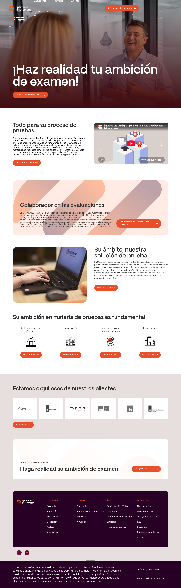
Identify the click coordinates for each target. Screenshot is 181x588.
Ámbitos (75, 1)
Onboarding (82, 506)
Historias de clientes (116, 527)
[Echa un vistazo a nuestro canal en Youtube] (27, 552)
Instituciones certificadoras (119, 517)
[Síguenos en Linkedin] (19, 552)
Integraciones (53, 532)
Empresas (111, 522)
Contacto (61, 12)
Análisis (50, 527)
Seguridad (81, 517)
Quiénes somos (41, 12)
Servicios (58, 1)
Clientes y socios (145, 511)
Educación (112, 511)
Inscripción (52, 511)
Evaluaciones (40, 1)
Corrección (52, 522)
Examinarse (52, 517)
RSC (139, 522)
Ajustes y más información (149, 579)
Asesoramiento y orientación (90, 511)
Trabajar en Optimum (147, 517)
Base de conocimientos (148, 532)
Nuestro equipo (144, 506)
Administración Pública (117, 506)
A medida (81, 522)
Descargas (142, 527)
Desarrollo (51, 506)
